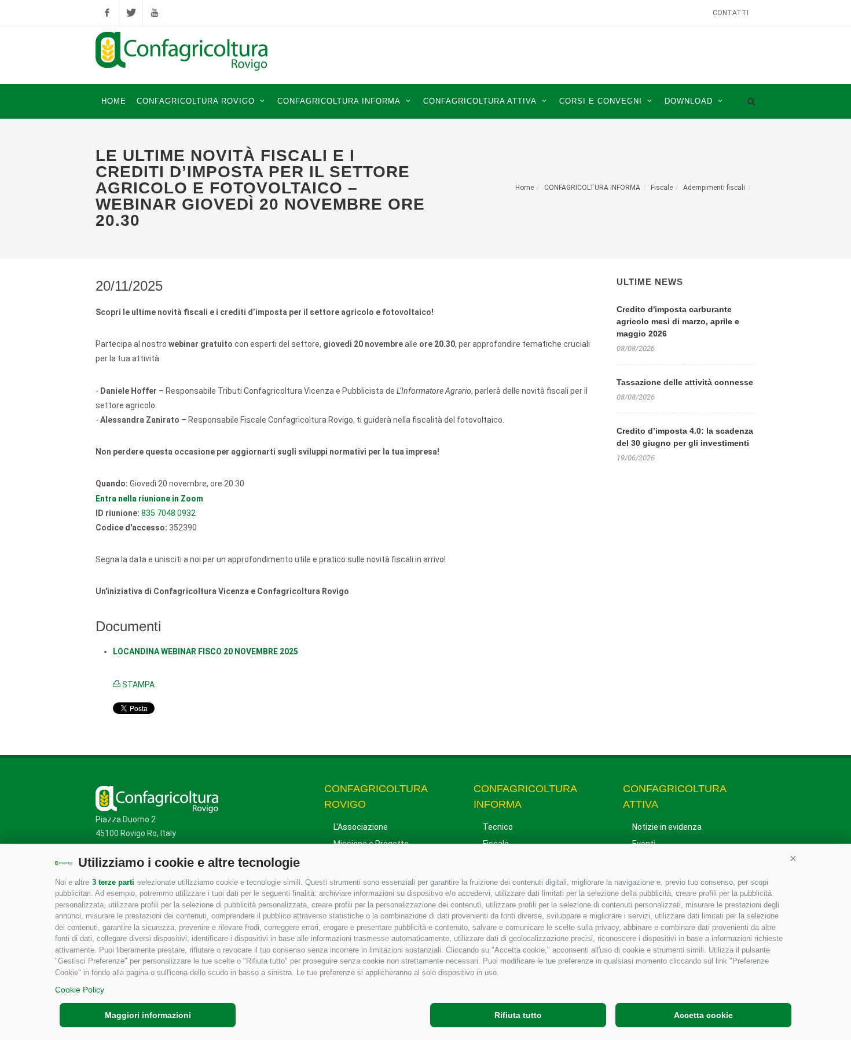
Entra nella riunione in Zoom (149, 498)
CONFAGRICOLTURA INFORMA (592, 188)
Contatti (731, 13)
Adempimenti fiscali (714, 188)
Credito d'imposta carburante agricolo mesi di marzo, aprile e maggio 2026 (678, 321)
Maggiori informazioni (148, 1015)
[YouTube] (154, 12)
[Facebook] (107, 12)
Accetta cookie (703, 1015)
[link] (149, 498)
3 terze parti (113, 882)
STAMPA (137, 684)
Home (524, 188)
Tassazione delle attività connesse (685, 382)
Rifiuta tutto (518, 1015)
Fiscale (662, 188)
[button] (793, 858)
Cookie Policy (79, 989)
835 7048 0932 (168, 513)
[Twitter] (130, 12)
